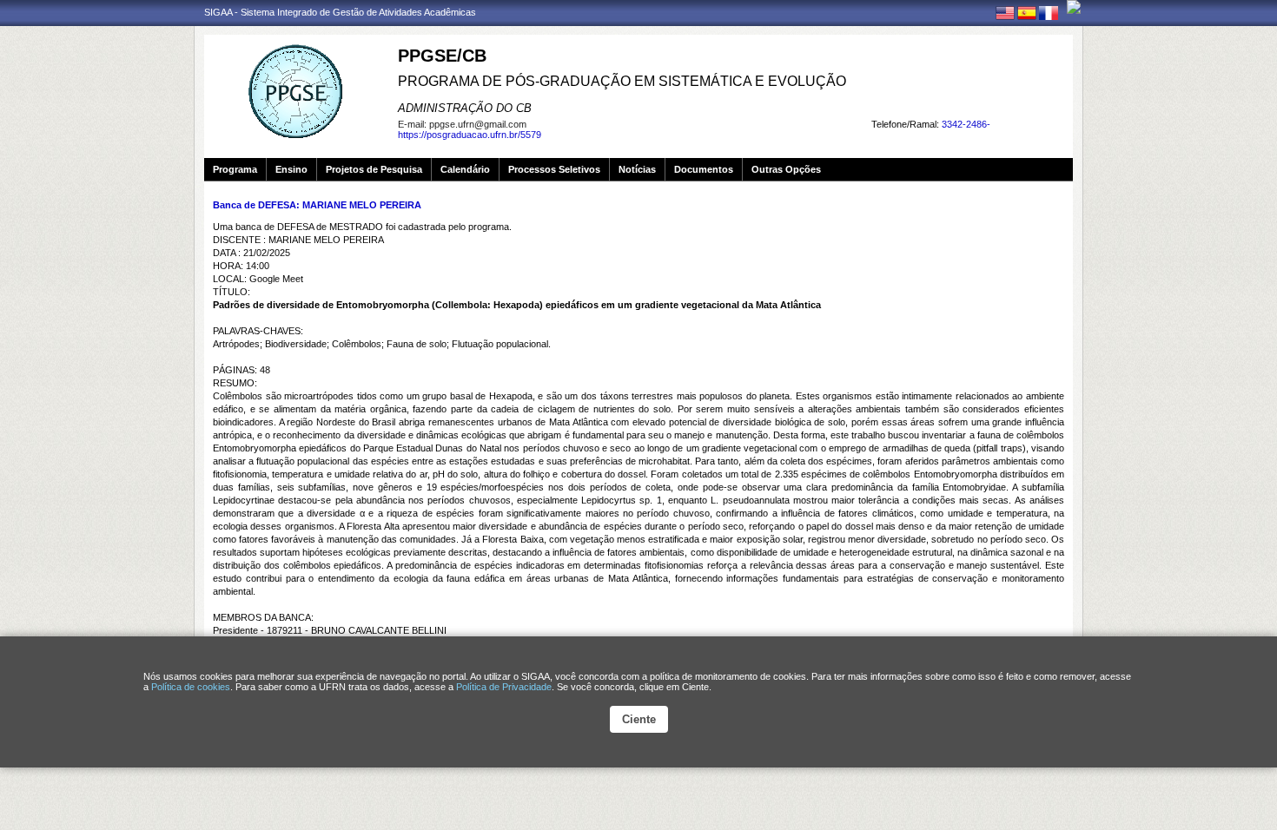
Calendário (465, 169)
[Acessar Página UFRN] (1074, 7)
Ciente (639, 719)
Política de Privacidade (504, 687)
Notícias (637, 169)
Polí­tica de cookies (190, 687)
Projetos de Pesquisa (374, 169)
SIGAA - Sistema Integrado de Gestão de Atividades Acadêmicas (340, 12)
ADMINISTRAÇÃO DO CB (465, 108)
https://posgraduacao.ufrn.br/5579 (469, 134)
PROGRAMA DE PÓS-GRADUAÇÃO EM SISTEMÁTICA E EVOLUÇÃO (622, 81)
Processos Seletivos (554, 169)
